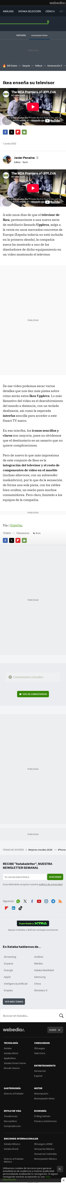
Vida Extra (39, 1053)
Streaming (10, 956)
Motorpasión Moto (44, 1098)
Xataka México (12, 1144)
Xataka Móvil (11, 1053)
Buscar (61, 1015)
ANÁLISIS (8, 11)
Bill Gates (12, 65)
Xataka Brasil (11, 1148)
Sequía (26, 65)
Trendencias (10, 1116)
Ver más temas (14, 1001)
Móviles (38, 963)
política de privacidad (50, 884)
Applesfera (10, 1058)
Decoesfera (10, 1121)
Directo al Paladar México (14, 1160)
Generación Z (54, 65)
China (37, 983)
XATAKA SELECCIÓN (29, 11)
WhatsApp (18, 900)
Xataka (8, 1048)
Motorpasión (41, 1093)
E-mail (24, 132)
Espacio (8, 963)
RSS (60, 900)
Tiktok (20, 907)
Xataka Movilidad (44, 970)
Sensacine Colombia (45, 1153)
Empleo (8, 990)
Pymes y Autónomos (45, 1121)
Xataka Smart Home (15, 1063)
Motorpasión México (45, 1158)
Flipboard (17, 132)
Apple (7, 977)
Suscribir (55, 876)
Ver (35, 694)
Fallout (38, 65)
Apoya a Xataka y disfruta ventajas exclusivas (33, 929)
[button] (26, 157)
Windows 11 (40, 990)
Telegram (53, 900)
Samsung (40, 977)
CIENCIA (50, 11)
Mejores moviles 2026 (40, 849)
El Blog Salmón (42, 1116)
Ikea (38, 533)
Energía (8, 970)
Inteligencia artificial (15, 983)
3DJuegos (39, 1048)
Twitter (11, 132)
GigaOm (16, 525)
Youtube (39, 900)
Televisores (22, 533)
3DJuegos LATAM (43, 1144)
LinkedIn (13, 907)
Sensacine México (44, 1148)
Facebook (5, 132)
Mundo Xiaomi (12, 1068)
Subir (52, 1029)
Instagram (46, 900)
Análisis (38, 956)
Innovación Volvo (39, 35)
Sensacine (40, 1070)
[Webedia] (57, 3)
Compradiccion (12, 1126)
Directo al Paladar (14, 1093)
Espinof (38, 1075)
